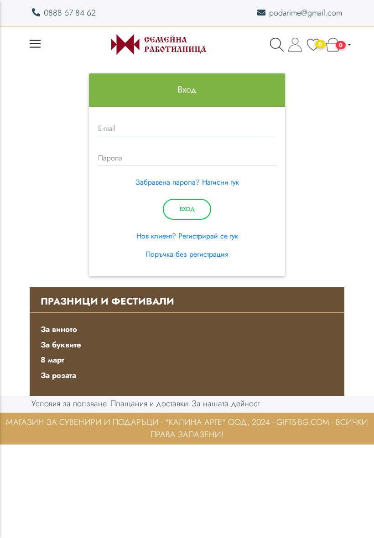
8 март (52, 359)
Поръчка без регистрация (187, 254)
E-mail (106, 128)
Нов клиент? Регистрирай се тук (187, 236)
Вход (187, 209)
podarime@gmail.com (305, 13)
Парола (110, 158)
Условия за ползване (69, 403)
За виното (59, 329)
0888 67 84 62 (70, 13)
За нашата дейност (226, 403)
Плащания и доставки (149, 403)
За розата (58, 375)
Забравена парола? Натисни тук (187, 182)
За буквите (61, 344)
